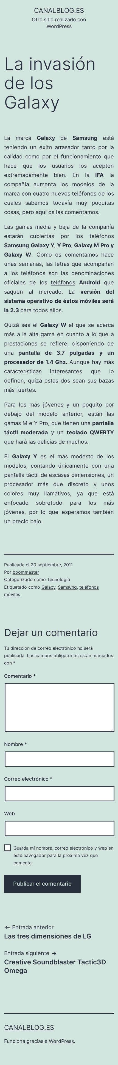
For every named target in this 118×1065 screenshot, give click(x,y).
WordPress (61, 1041)
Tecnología (58, 579)
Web (9, 813)
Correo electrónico (28, 779)
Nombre (15, 744)
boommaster (26, 572)
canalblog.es (59, 10)
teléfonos (63, 282)
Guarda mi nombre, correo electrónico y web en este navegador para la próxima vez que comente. (63, 855)
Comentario (20, 676)
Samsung (67, 587)
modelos (83, 184)
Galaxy (48, 587)
